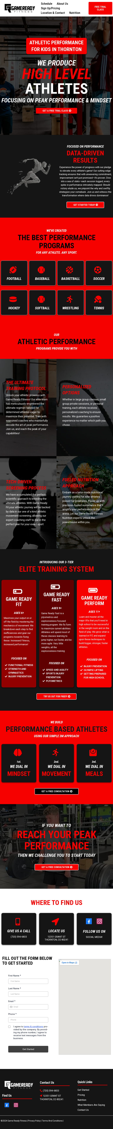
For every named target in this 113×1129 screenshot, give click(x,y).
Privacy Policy (34, 1121)
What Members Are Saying (91, 1105)
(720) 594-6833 (19, 936)
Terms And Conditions (52, 1121)
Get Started (83, 1090)
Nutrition (74, 13)
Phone (12, 1014)
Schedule (46, 3)
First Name (14, 975)
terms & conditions (33, 1026)
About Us (62, 3)
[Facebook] (89, 921)
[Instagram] (99, 921)
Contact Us (83, 1110)
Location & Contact (53, 13)
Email (11, 1001)
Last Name (14, 988)
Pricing (81, 1095)
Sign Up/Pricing (50, 8)
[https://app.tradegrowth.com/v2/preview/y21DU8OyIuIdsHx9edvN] (19, 1085)
